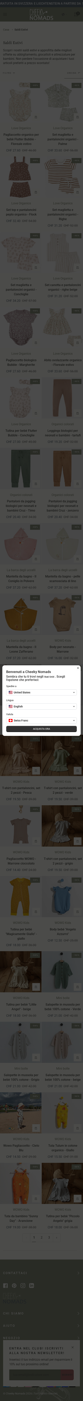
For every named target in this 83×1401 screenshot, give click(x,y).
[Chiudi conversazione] (78, 668)
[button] (41, 692)
